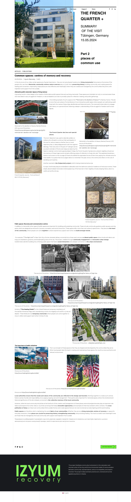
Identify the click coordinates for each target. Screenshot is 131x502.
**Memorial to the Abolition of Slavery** (88, 100)
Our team (73, 9)
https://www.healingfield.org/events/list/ (27, 373)
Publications (27, 71)
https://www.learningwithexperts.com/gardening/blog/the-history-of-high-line (73, 273)
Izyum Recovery (29, 79)
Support (84, 9)
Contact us (41, 9)
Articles (18, 71)
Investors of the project (57, 9)
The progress (29, 9)
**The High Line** (28, 237)
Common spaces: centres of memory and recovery (43, 75)
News (93, 9)
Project (17, 9)
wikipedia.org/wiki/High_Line (96, 343)
